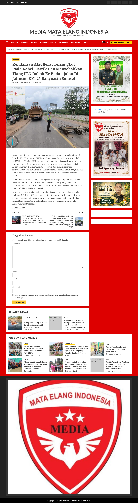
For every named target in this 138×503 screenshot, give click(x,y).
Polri (66, 343)
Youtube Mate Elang (122, 42)
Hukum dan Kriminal (48, 42)
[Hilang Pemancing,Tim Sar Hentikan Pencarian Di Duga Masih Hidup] (15, 323)
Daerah (34, 42)
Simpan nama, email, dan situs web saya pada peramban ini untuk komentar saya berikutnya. (46, 296)
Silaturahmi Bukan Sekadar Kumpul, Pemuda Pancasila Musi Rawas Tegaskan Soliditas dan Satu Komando (35, 366)
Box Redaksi (76, 42)
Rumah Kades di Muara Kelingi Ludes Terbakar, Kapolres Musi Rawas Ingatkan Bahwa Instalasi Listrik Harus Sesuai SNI (74, 325)
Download (97, 109)
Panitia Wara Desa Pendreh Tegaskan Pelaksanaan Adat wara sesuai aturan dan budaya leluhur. (117, 365)
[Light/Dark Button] (104, 42)
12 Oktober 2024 (36, 83)
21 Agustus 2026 (112, 371)
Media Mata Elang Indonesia (69, 32)
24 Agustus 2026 (30, 355)
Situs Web (16, 287)
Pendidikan (63, 42)
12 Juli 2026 (29, 330)
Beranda (14, 42)
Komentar (16, 244)
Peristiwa (16, 59)
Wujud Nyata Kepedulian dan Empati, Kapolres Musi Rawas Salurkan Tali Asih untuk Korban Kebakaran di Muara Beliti (76, 366)
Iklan (86, 42)
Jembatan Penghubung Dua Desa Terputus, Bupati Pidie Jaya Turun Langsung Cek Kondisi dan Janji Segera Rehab (76, 350)
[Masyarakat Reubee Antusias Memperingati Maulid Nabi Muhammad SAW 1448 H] (15, 349)
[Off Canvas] (7, 42)
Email (15, 279)
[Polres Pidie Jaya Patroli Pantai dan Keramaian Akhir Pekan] (97, 349)
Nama (15, 271)
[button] (108, 42)
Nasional (24, 42)
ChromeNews (75, 500)
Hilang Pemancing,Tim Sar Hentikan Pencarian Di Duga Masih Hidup (35, 325)
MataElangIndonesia (21, 83)
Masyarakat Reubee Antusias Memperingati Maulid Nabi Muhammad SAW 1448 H (34, 349)
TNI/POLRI (71, 343)
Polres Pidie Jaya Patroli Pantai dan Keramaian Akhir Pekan (116, 349)
